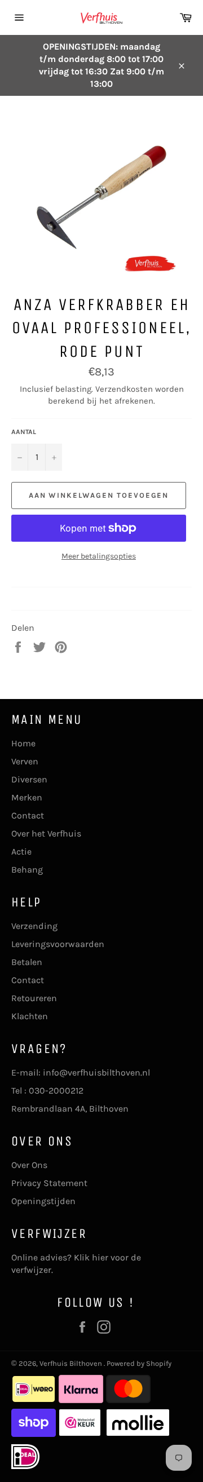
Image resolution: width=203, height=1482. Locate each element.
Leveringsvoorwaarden (57, 944)
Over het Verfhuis (46, 833)
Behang (27, 869)
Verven (24, 761)
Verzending (34, 926)
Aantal (23, 432)
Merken (26, 797)
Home (23, 743)
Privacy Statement (49, 1183)
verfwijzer (31, 1269)
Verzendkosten (124, 389)
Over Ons (29, 1165)
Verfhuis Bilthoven (71, 1363)
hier (100, 1257)
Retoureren (34, 998)
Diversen (29, 779)
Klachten (29, 1016)
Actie (21, 851)
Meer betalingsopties (98, 556)
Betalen (26, 962)
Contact (27, 815)
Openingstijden (43, 1201)
